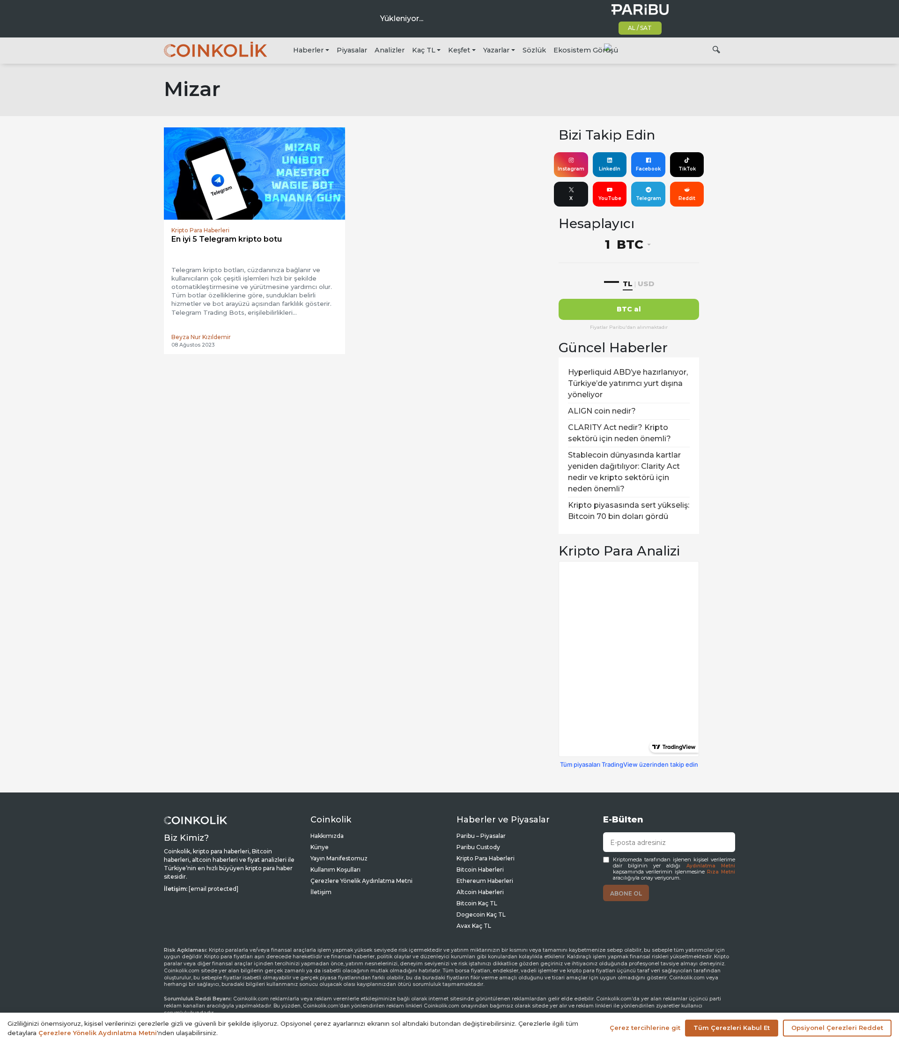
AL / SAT (640, 27)
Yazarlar (496, 50)
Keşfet (459, 50)
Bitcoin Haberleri (480, 869)
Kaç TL (423, 50)
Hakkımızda (327, 835)
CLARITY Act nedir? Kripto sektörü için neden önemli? (619, 433)
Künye (319, 847)
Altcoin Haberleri (480, 892)
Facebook (648, 169)
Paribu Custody (478, 847)
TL (628, 283)
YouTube (609, 198)
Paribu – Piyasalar (481, 835)
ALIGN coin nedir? (602, 411)
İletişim (321, 892)
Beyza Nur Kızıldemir (201, 337)
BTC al (629, 309)
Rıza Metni (721, 872)
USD (646, 283)
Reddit (686, 198)
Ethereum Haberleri (485, 880)
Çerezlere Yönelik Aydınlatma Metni (361, 880)
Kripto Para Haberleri (486, 858)
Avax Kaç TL (474, 925)
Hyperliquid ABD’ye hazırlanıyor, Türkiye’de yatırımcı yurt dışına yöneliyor (628, 383)
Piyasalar (352, 50)
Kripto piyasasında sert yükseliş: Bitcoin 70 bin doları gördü (628, 511)
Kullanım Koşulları (335, 869)
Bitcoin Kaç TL (477, 903)
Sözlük (534, 50)
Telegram (648, 198)
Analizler (390, 50)
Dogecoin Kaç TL (481, 914)
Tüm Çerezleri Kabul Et (731, 1027)
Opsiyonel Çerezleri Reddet (837, 1027)
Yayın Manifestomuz (339, 858)
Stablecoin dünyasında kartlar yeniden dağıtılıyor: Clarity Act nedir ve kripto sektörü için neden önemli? (624, 472)
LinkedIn (609, 169)
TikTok (687, 169)
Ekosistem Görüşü (585, 50)
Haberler (308, 50)
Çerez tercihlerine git (645, 1027)
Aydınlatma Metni (710, 866)
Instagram (571, 169)
